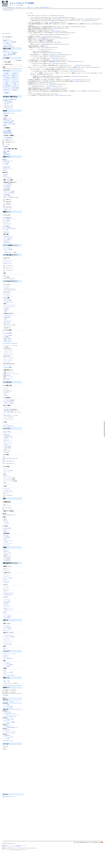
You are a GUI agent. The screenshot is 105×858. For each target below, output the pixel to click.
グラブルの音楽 (6, 625)
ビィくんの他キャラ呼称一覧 (9, 675)
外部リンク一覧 (6, 680)
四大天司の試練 (7, 321)
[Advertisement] (13, 23)
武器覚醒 (5, 531)
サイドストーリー (7, 250)
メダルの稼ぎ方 (7, 617)
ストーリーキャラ (7, 441)
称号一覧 (5, 579)
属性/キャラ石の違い (7, 206)
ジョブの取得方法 (6, 400)
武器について (6, 504)
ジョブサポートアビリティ (8, 418)
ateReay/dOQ (57, 37)
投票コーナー (6, 648)
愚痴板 (5, 125)
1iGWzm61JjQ (92, 91)
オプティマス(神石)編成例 (9, 192)
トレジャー (6, 588)
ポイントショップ (7, 606)
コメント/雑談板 (6, 704)
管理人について (7, 55)
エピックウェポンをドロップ (9, 306)
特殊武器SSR (8, 514)
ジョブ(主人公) (7, 77)
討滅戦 (4, 170)
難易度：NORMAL (7, 338)
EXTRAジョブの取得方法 (9, 403)
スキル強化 (6, 522)
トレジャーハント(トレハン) (8, 218)
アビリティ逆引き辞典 (8, 470)
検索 (42, 7)
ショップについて (6, 599)
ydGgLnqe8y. (55, 63)
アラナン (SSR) (6, 729)
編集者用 (6, 92)
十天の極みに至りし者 (8, 302)
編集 (8, 7)
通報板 (5, 152)
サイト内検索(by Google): (7, 64)
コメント (13, 5)
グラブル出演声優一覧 (7, 658)
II (5, 392)
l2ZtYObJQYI (47, 36)
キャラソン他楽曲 (7, 628)
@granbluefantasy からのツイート (9, 796)
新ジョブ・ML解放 (8, 300)
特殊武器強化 (6, 535)
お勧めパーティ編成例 (7, 197)
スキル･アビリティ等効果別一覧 (9, 228)
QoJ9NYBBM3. (62, 17)
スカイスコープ (6, 576)
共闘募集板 (5, 146)
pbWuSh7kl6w (85, 20)
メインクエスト (6, 286)
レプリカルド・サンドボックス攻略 (10, 345)
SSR (5, 452)
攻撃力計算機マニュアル (8, 236)
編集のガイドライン (8, 51)
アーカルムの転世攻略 (7, 335)
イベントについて (6, 247)
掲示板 (6, 73)
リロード (32, 7)
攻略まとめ (5, 159)
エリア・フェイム (8, 351)
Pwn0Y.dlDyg (54, 58)
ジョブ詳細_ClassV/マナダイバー (9, 713)
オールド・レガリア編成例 (9, 191)
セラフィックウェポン (8, 540)
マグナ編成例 (6, 188)
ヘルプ (50, 7)
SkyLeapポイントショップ (9, 609)
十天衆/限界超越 (6, 735)
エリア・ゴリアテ (8, 353)
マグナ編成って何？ (8, 185)
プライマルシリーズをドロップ (10, 305)
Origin (5, 393)
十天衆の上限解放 (7, 446)
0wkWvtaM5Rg (57, 28)
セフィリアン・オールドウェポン (12, 373)
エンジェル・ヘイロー (8, 320)
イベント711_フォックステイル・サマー (11, 715)
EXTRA (13, 278)
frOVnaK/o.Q (57, 44)
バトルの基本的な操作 (8, 102)
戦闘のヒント (15, 77)
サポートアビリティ (8, 471)
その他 (13, 463)
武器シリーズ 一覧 (6, 505)
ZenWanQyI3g (42, 39)
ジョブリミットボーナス (8, 419)
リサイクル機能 (6, 161)
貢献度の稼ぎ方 (6, 232)
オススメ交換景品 (7, 616)
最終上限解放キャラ (8, 435)
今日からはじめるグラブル (8, 683)
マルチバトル (15, 81)
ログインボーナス (6, 574)
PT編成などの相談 (7, 122)
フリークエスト (6, 294)
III (6, 392)
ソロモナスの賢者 (8, 367)
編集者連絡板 (6, 154)
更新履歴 (14, 42)
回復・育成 (6, 590)
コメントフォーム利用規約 (10, 52)
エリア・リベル (7, 362)
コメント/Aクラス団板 (7, 707)
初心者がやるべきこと (7, 100)
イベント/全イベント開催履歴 (9, 722)
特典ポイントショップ (8, 608)
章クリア (10, 108)
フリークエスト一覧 (8, 296)
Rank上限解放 (7, 299)
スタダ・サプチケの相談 (9, 124)
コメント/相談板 (6, 738)
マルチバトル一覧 (6, 262)
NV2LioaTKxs (55, 60)
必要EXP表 (5, 174)
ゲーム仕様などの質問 (8, 121)
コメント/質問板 (6, 723)
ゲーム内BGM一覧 (7, 627)
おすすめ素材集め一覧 (7, 594)
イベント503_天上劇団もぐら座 (9, 716)
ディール (5, 220)
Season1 (6, 644)
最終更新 (46, 7)
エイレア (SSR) (29, 13)
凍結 (17, 7)
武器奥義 (5, 519)
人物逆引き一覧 (6, 434)
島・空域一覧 (6, 582)
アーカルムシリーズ (10, 372)
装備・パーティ (6, 75)
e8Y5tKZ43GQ (50, 86)
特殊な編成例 (6, 194)
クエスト (15, 85)
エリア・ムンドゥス (8, 365)
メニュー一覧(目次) (7, 45)
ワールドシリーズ (9, 378)
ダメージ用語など (6, 226)
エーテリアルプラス (8, 479)
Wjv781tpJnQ (49, 42)
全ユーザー (10, 209)
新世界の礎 (8, 375)
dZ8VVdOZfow (46, 93)
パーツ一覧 (6, 416)
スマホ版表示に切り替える (7, 10)
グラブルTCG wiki (24, 845)
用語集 (4, 670)
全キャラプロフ (6, 488)
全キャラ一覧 (6, 438)
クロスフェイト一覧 (8, 443)
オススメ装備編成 (7, 183)
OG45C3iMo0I (95, 23)
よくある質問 (6, 163)
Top (10, 5)
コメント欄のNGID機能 (9, 54)
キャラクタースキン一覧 (8, 491)
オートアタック (6, 222)
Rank (7, 108)
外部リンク (6, 89)
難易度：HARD (7, 339)
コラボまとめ (6, 655)
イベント (15, 79)
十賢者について (6, 449)
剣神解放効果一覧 (7, 410)
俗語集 (4, 673)
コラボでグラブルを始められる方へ (10, 99)
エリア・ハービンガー (9, 354)
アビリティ (5, 468)
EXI (5, 395)
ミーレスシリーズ (9, 376)
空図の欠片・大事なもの (9, 593)
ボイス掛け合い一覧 (7, 490)
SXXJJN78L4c (54, 89)
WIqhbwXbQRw (53, 84)
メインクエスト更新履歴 (8, 664)
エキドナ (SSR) (6, 720)
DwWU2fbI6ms (73, 71)
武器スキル (5, 520)
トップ (4, 7)
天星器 (5, 538)
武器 (7, 81)
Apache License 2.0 (24, 849)
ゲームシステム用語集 (8, 672)
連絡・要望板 (6, 151)
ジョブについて (6, 387)
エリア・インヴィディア (9, 357)
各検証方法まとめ (7, 242)
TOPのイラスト (6, 630)
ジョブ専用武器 (7, 537)
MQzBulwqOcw (76, 76)
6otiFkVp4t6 (52, 15)
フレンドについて (6, 570)
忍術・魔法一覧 (7, 409)
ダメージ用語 (6, 229)
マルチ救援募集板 (7, 137)
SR (7, 452)
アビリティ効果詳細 (7, 227)
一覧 (40, 7)
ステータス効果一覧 (7, 177)
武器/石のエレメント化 (7, 160)
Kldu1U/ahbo (59, 54)
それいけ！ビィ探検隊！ (8, 577)
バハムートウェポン (8, 543)
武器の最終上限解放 (7, 528)
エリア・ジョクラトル (8, 359)
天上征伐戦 (6, 309)
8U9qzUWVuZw (41, 29)
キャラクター (6, 79)
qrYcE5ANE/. (56, 88)
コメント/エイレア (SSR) (21, 3)
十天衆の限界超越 (7, 447)
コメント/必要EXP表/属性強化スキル (10, 727)
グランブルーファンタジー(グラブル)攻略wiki (14, 845)
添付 (29, 7)
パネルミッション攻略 (8, 105)
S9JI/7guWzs (41, 49)
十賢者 (8, 379)
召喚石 (6, 83)
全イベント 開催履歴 (8, 249)
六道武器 (6, 541)
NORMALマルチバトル (7, 263)
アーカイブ (6, 87)
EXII (7, 395)
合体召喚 (6, 554)
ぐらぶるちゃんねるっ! (7, 636)
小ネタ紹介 (5, 164)
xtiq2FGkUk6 (78, 81)
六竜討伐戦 (6, 308)
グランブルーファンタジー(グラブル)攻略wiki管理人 (13, 846)
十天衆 (13, 458)
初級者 (5, 209)
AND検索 (19, 60)
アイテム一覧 (6, 587)
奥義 (4, 473)
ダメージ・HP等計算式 (7, 238)
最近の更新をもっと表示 (8, 740)
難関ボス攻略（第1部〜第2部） (10, 289)
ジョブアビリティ (6, 407)
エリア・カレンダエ (8, 360)
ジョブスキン (6, 424)
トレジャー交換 (7, 600)
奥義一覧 (5, 176)
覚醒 (5, 482)
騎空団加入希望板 (7, 133)
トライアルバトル (6, 221)
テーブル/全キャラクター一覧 (9, 731)
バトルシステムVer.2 (7, 223)
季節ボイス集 (6, 493)
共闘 (15, 83)
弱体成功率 (6, 241)
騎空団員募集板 (7, 131)
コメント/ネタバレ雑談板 (8, 706)
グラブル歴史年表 (6, 663)
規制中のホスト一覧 (8, 113)
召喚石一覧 (6, 551)
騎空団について (6, 568)
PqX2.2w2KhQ (59, 95)
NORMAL (6, 278)
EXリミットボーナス (8, 477)
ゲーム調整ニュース (7, 43)
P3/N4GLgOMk (71, 61)
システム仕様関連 (6, 239)
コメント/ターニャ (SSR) (8, 701)
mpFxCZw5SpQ (45, 47)
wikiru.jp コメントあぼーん (6, 849)
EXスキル (5, 529)
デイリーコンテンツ (6, 166)
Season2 (10, 644)
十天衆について (6, 444)
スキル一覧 (6, 523)
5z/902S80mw (88, 67)
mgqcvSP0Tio (71, 69)
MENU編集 (5, 695)
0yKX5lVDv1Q (78, 79)
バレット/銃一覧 (7, 412)
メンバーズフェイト (7, 326)
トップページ (6, 39)
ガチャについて (7, 42)
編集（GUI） (12, 7)
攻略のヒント (15, 75)
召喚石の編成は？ (7, 186)
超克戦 (5, 311)
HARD (10, 278)
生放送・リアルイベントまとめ (9, 653)
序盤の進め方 (6, 103)
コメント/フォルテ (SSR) (8, 736)
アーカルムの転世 (15, 87)
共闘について (6, 275)
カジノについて (6, 614)
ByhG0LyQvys (49, 77)
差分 (20, 7)
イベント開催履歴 (6, 666)
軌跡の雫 (6, 603)
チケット (6, 591)
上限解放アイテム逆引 (8, 437)
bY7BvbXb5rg (89, 18)
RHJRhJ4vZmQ (53, 56)
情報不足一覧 (6, 46)
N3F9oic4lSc (53, 22)
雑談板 (5, 118)
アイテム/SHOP (6, 85)
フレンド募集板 (7, 130)
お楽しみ (15, 89)
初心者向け (15, 73)
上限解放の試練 (6, 167)
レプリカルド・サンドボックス (10, 343)
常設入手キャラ (7, 440)
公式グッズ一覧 (6, 681)
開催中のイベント (8, 40)
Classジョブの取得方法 (8, 401)
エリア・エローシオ (9, 350)
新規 (37, 7)
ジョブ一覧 (5, 389)
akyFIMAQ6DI (63, 32)
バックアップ (24, 7)
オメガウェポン (7, 544)
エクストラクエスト (7, 315)
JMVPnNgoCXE (78, 65)
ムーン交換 (6, 605)
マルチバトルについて (7, 260)
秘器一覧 (6, 415)
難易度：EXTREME (8, 341)
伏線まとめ (5, 656)
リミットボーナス (7, 476)
